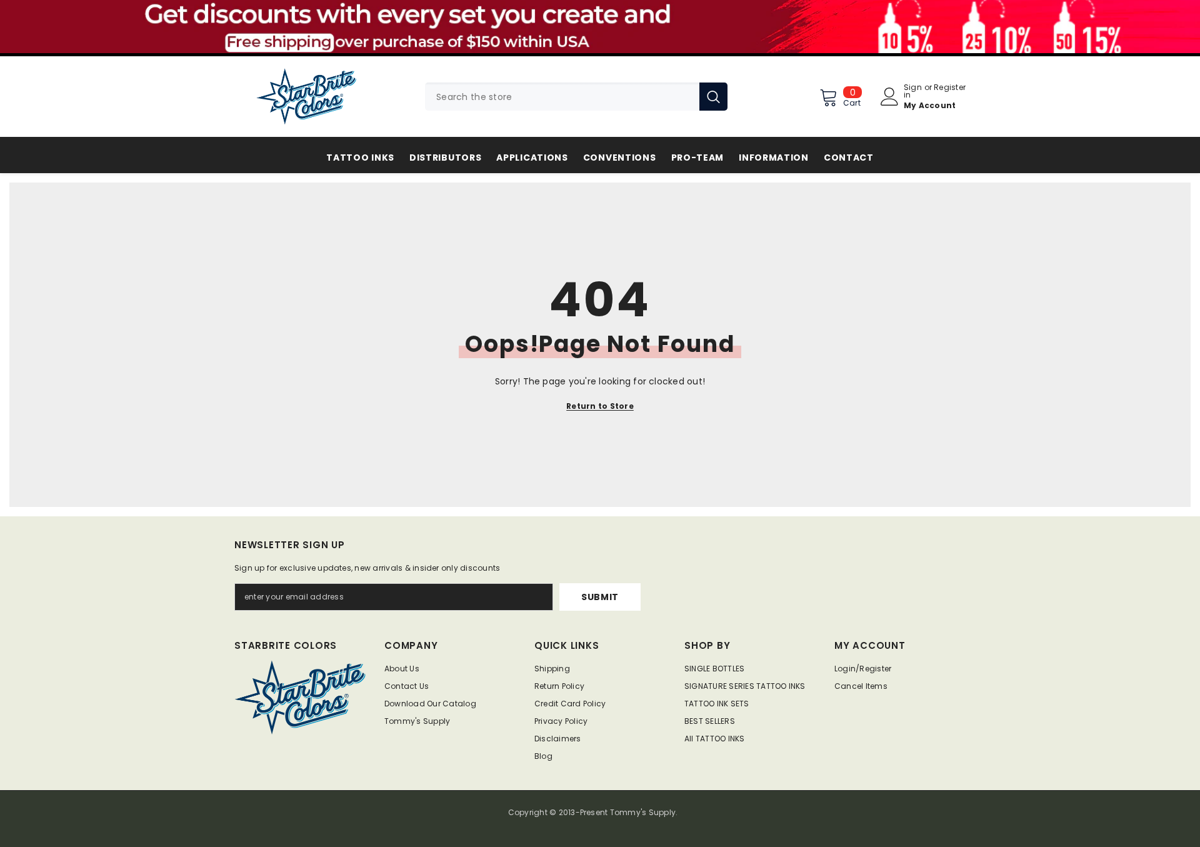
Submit (600, 597)
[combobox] (562, 97)
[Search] (576, 97)
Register (950, 88)
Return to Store (600, 406)
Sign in (913, 91)
